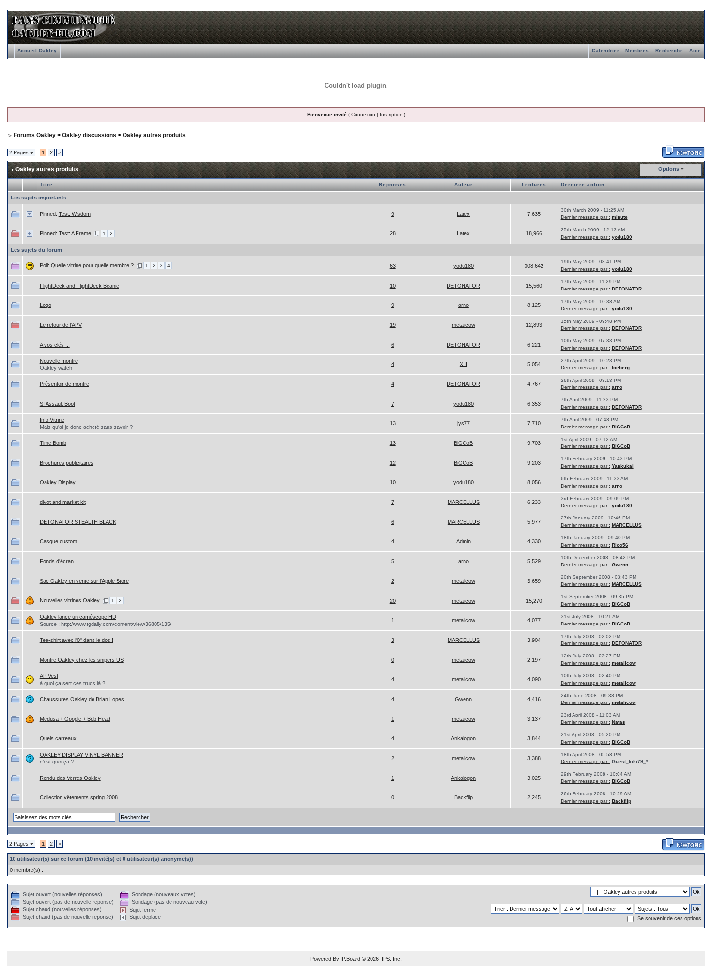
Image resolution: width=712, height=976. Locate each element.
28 (393, 233)
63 (393, 266)
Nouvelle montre (59, 361)
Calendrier (605, 50)
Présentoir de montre (64, 384)
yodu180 (622, 237)
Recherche (669, 50)
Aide (695, 50)
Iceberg (621, 367)
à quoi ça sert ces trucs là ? (72, 683)
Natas (618, 722)
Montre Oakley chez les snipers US (82, 660)
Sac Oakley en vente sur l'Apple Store (84, 581)
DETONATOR (463, 286)
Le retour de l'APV (61, 325)
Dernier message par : (585, 217)
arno (463, 305)
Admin (463, 541)
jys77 (463, 423)
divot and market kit (63, 502)
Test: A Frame (75, 233)
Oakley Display (58, 482)
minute (620, 217)
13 (393, 423)
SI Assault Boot (57, 404)
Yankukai (623, 466)
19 (393, 325)
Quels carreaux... (60, 738)
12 (393, 463)
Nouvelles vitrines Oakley (70, 600)
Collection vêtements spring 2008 (79, 797)
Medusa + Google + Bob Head (75, 719)
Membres (637, 50)
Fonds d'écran (57, 561)
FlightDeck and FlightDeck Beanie (79, 286)
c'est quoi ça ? (57, 761)
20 (393, 601)
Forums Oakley (35, 135)
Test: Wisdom (75, 214)
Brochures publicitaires (66, 463)
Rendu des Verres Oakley (70, 778)
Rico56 (620, 545)
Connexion (363, 114)
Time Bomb (53, 443)
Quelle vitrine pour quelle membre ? (92, 265)
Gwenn (620, 564)
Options (668, 169)
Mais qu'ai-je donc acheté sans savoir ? (86, 427)
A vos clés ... (55, 345)
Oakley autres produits (154, 135)
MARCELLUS (464, 502)
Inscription (391, 114)
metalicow (463, 325)
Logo (45, 305)
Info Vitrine (52, 420)
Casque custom (58, 541)
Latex (463, 214)
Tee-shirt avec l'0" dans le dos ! (76, 640)
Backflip (463, 797)
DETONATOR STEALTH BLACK (78, 522)
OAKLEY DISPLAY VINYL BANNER (81, 755)
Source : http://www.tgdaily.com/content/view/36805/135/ (105, 624)
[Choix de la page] (96, 233)
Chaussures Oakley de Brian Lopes (82, 699)
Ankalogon (463, 738)
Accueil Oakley (37, 50)
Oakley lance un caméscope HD (78, 617)
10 (393, 286)
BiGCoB (621, 426)
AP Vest (49, 676)
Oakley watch (56, 368)
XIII (463, 364)
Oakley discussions (89, 135)
